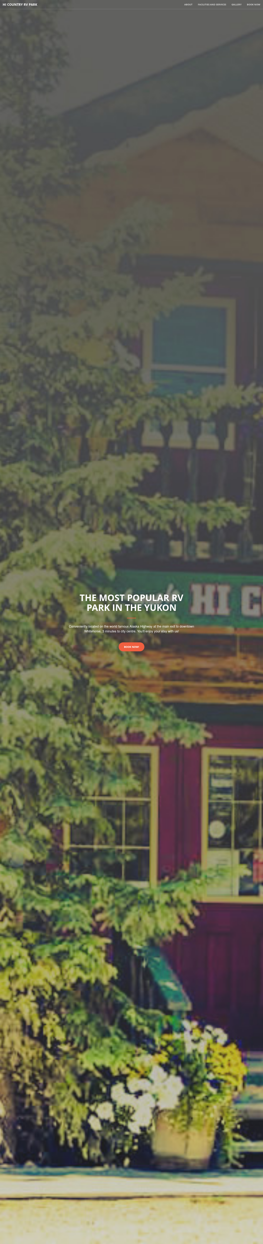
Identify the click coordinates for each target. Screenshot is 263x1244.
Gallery (237, 4)
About (188, 4)
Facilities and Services (212, 4)
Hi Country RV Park (20, 4)
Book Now (253, 4)
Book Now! (131, 647)
